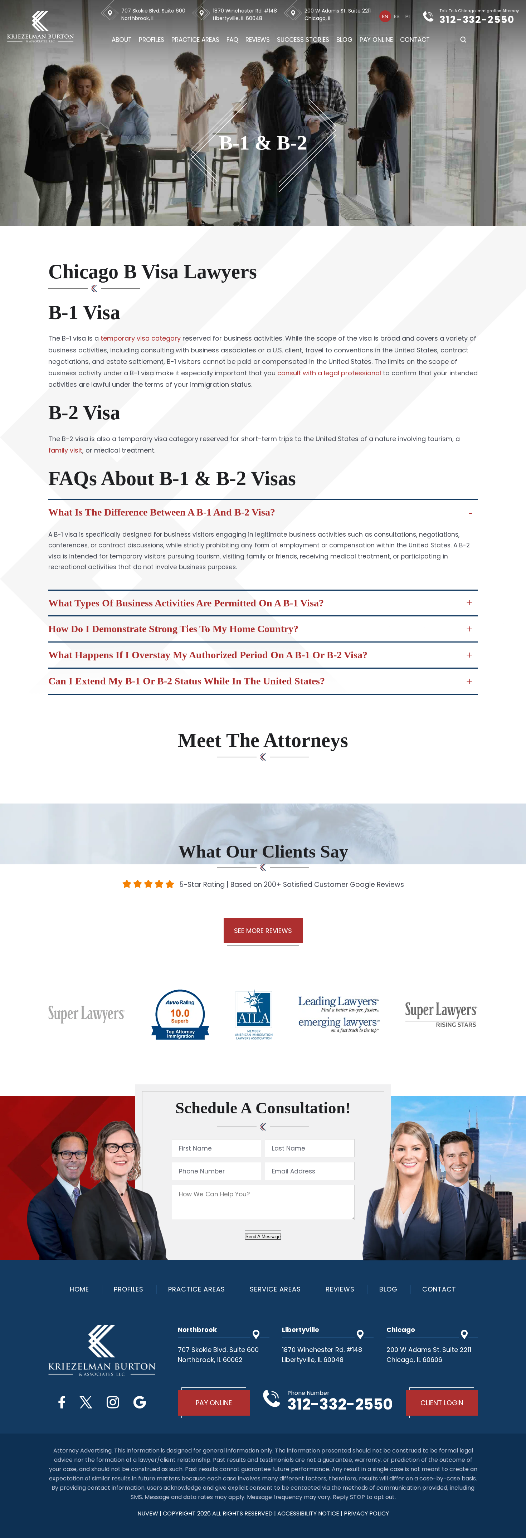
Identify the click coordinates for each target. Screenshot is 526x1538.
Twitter (85, 1402)
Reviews (257, 39)
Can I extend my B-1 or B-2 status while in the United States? (186, 681)
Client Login (441, 1403)
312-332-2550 (477, 20)
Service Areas (275, 1289)
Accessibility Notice (309, 1513)
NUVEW (147, 1513)
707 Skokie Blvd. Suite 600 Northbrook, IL (153, 14)
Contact (415, 39)
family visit (65, 450)
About (122, 39)
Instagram (113, 1402)
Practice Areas (195, 39)
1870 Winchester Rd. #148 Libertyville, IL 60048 (245, 14)
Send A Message (263, 1236)
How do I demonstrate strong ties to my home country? (173, 628)
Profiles (151, 39)
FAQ (232, 39)
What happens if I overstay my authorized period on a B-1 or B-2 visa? (207, 654)
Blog (344, 39)
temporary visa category (141, 338)
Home (79, 1289)
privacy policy (366, 1513)
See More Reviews (263, 930)
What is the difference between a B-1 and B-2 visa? (161, 512)
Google (139, 1402)
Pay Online (376, 39)
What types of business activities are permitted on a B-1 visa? (186, 603)
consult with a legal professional (330, 372)
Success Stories (303, 39)
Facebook (61, 1402)
